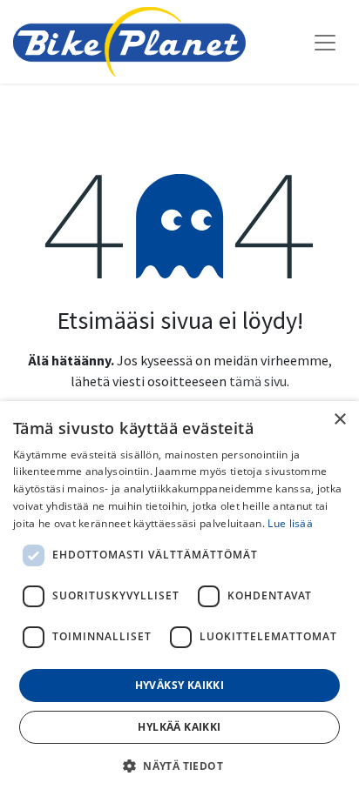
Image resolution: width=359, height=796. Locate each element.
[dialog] (179, 598)
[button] (179, 765)
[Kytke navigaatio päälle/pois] (325, 42)
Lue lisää (290, 523)
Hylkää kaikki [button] (179, 726)
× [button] (339, 419)
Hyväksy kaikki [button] (180, 685)
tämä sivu (258, 381)
